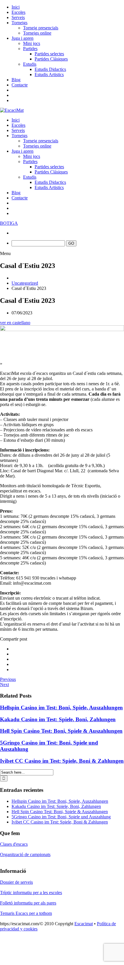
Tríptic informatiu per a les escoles (31, 892)
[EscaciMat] (12, 110)
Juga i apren (22, 38)
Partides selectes (49, 53)
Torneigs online (37, 33)
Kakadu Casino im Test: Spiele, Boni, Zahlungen (58, 719)
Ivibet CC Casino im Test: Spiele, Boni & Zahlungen (62, 761)
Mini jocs (31, 43)
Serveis (18, 17)
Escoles (18, 12)
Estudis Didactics (50, 69)
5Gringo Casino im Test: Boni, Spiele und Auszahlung (61, 816)
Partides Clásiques (51, 58)
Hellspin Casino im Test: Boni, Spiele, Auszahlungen (61, 708)
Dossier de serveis (16, 882)
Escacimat (83, 923)
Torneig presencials (40, 27)
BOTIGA (9, 223)
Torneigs (19, 22)
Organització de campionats (25, 854)
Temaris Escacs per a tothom (26, 913)
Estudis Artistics (49, 74)
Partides (30, 48)
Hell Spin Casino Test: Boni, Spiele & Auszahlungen (61, 731)
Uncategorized (25, 283)
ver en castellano (15, 322)
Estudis (29, 64)
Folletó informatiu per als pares (28, 902)
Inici (16, 7)
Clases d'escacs (14, 844)
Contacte (20, 84)
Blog (16, 79)
